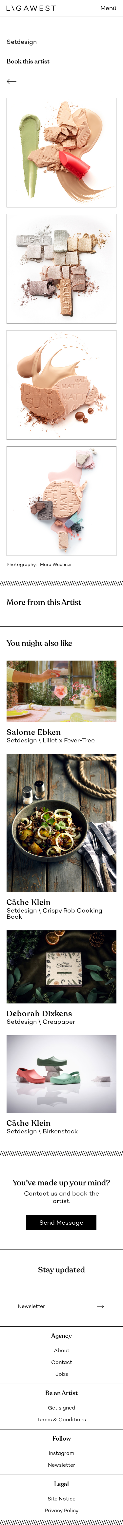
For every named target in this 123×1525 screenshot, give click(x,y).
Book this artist (28, 62)
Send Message (61, 1223)
